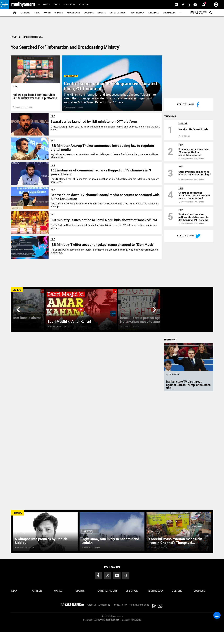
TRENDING (170, 116)
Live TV (57, 4)
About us (91, 604)
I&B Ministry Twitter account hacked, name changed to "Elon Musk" (102, 245)
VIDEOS (17, 289)
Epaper (46, 4)
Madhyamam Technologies (106, 620)
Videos (52, 314)
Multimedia (169, 12)
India (37, 12)
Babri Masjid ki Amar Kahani (69, 322)
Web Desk (173, 374)
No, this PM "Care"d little (193, 129)
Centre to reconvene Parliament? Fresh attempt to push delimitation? (194, 195)
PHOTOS (17, 512)
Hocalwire (136, 620)
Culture (177, 590)
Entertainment (118, 12)
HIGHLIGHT (170, 339)
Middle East (73, 12)
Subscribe (83, 4)
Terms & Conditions (139, 604)
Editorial (182, 123)
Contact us (104, 604)
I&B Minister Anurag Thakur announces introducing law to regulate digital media (102, 147)
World (47, 12)
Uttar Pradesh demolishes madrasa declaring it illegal (194, 173)
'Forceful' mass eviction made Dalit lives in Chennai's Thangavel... (175, 541)
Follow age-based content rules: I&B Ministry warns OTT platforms (35, 96)
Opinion (58, 12)
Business (89, 12)
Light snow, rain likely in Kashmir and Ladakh (110, 541)
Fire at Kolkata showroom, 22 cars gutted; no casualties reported (193, 152)
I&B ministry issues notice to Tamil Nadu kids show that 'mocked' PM (104, 220)
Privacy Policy (120, 604)
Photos (20, 531)
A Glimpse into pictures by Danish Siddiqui (41, 541)
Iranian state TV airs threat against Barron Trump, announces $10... (188, 385)
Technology (137, 12)
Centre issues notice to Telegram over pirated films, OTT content (110, 86)
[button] (4, 4)
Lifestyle (153, 12)
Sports (102, 12)
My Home (25, 12)
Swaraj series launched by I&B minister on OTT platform (94, 122)
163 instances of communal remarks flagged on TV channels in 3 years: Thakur (101, 172)
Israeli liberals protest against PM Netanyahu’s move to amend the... (146, 320)
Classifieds (69, 4)
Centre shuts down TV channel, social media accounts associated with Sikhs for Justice (105, 197)
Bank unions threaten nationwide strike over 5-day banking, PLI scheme (193, 217)
